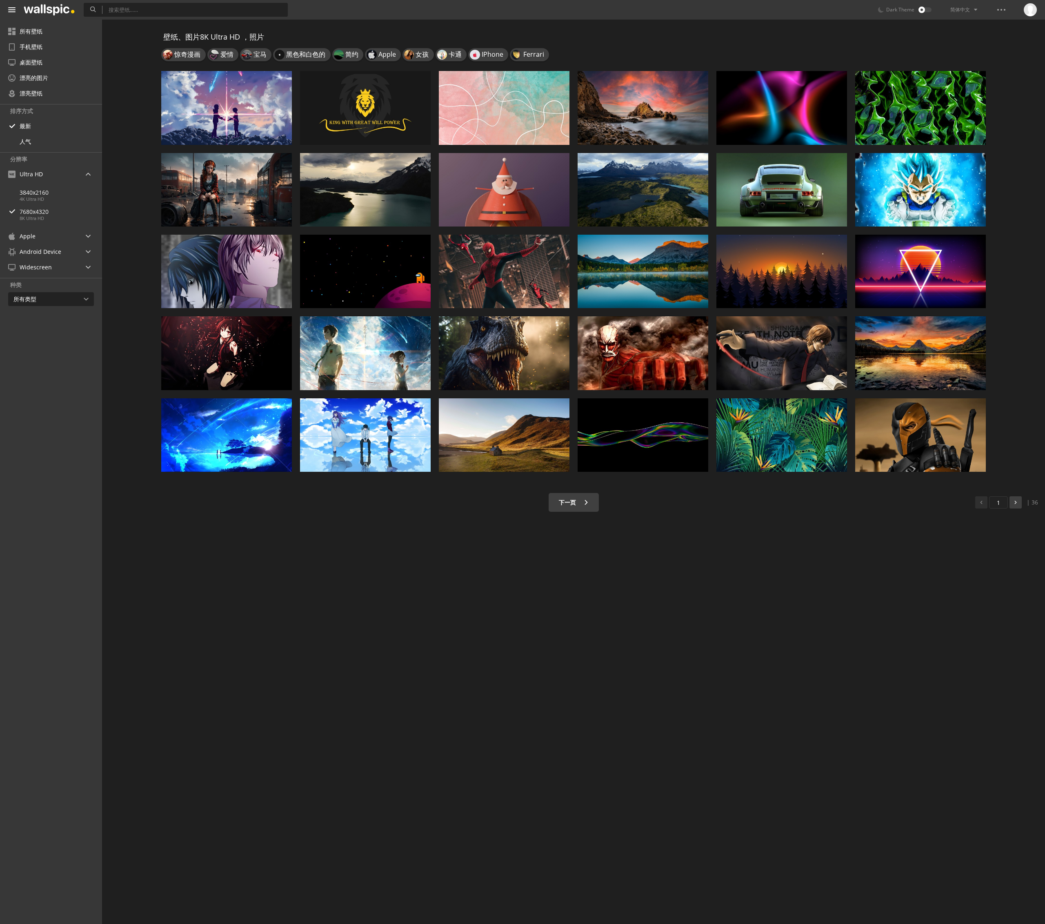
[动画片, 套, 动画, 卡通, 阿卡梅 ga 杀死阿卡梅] (226, 353)
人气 (25, 141)
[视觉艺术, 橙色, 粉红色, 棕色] (504, 107)
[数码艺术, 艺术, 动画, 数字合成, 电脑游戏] (226, 190)
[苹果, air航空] (643, 190)
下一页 (568, 502)
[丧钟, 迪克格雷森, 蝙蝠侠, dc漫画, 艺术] (920, 435)
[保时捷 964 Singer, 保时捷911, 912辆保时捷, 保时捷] (781, 190)
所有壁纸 (31, 31)
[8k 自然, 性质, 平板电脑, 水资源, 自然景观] (643, 271)
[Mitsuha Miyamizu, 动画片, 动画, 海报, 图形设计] (365, 353)
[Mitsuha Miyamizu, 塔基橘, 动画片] (226, 107)
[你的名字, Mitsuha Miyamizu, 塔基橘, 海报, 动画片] (226, 435)
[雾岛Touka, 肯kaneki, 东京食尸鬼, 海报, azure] (365, 435)
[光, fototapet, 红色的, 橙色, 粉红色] (781, 107)
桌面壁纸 (31, 62)
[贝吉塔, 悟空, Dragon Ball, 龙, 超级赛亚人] (920, 190)
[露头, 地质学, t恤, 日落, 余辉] (643, 107)
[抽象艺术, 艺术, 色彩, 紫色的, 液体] (643, 435)
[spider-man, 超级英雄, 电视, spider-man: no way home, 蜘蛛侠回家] (504, 271)
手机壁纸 (31, 47)
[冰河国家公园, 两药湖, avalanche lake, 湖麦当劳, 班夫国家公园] (920, 353)
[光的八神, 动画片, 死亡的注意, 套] (226, 271)
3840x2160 (34, 192)
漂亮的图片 (34, 78)
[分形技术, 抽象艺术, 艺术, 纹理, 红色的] (920, 107)
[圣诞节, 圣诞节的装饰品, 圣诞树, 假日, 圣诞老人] (504, 190)
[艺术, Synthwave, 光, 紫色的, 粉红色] (920, 271)
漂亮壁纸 (31, 93)
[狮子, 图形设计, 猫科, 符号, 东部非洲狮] (365, 107)
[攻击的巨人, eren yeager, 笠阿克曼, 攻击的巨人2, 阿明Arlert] (643, 353)
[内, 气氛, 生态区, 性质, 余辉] (781, 271)
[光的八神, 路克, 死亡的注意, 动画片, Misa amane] (781, 353)
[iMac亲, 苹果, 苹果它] (365, 190)
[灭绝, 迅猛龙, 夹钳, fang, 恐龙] (504, 353)
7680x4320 (34, 212)
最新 (25, 126)
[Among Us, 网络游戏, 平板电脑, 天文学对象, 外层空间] (365, 271)
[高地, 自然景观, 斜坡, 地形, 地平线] (504, 435)
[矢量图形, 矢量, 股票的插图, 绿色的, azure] (781, 435)
